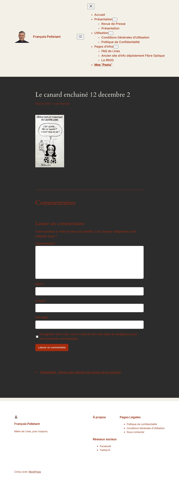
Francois (64, 103)
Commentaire (46, 243)
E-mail (41, 300)
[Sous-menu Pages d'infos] (115, 47)
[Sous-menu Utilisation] (110, 33)
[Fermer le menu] (90, 6)
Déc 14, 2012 (42, 103)
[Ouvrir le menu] (80, 37)
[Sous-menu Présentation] (114, 19)
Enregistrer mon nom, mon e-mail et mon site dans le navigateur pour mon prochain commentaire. (88, 336)
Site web (41, 317)
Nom (39, 284)
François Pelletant (47, 36)
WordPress (35, 471)
